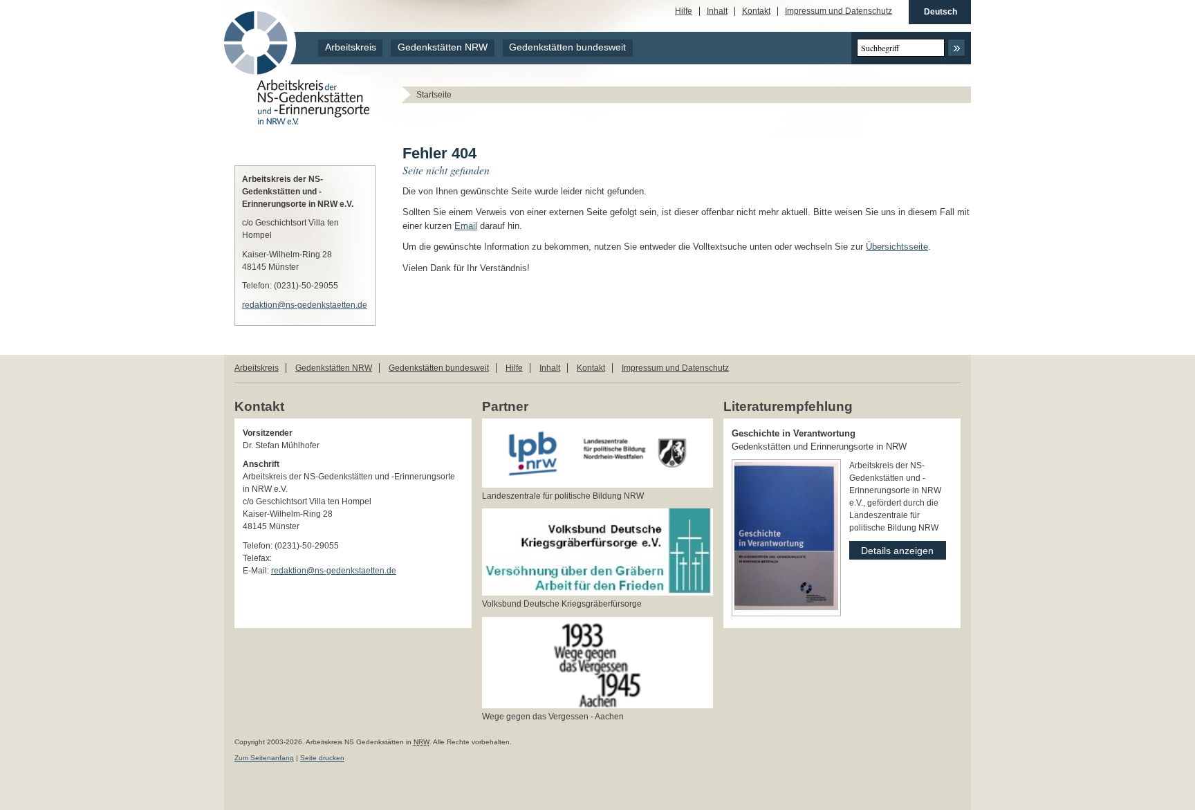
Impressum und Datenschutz (838, 11)
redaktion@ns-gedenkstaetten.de (304, 305)
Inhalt (717, 11)
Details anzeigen (891, 548)
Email (465, 226)
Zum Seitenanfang (264, 758)
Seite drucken (322, 758)
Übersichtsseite (897, 246)
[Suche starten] (956, 48)
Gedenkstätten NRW (443, 47)
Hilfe (683, 11)
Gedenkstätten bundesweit (567, 47)
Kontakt (756, 11)
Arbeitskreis (350, 47)
